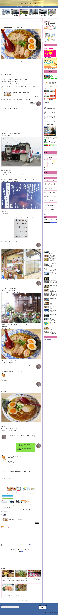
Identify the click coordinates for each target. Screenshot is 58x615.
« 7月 (44, 169)
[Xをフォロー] (20, 551)
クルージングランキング (4, 515)
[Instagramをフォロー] (22, 551)
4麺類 (3, 526)
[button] (56, 148)
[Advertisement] (21, 24)
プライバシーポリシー (50, 612)
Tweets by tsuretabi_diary (48, 339)
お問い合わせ (55, 612)
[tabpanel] (6, 13)
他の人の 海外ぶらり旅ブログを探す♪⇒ (7, 498)
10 (44, 163)
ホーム (45, 612)
